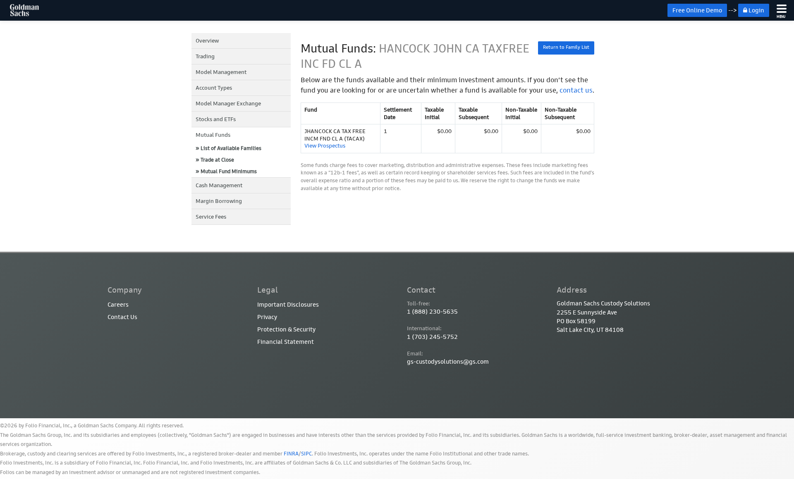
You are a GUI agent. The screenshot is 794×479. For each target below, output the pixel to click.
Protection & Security (286, 329)
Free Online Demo (697, 10)
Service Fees (211, 216)
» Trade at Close (215, 160)
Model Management (221, 72)
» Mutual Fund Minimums (226, 171)
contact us (576, 90)
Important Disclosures (288, 304)
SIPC (306, 453)
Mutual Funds (213, 134)
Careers (118, 304)
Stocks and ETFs (216, 119)
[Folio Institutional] (19, 10)
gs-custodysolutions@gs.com (448, 361)
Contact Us (122, 317)
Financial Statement (285, 342)
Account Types (214, 87)
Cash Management (219, 185)
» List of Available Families (228, 148)
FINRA (291, 453)
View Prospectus (324, 145)
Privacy (267, 317)
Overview (207, 40)
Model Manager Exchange (228, 103)
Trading (205, 56)
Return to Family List (566, 47)
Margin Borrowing (219, 201)
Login (755, 10)
